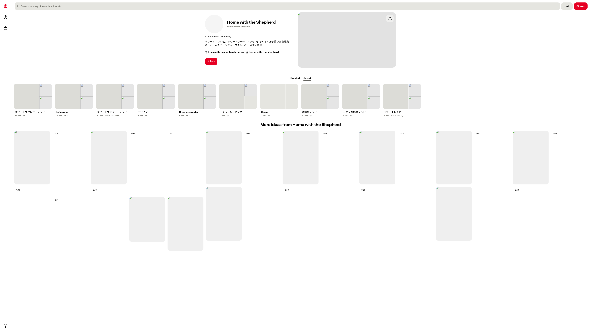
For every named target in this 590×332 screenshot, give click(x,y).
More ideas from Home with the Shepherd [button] (300, 124)
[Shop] (5, 28)
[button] (211, 36)
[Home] (5, 6)
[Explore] (5, 17)
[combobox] (288, 6)
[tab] (295, 78)
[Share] (390, 18)
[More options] (5, 326)
